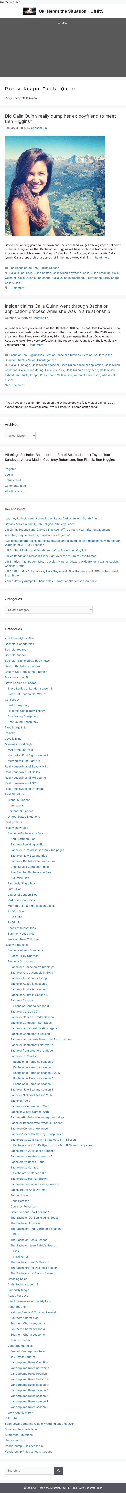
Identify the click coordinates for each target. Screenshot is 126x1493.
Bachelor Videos (15, 655)
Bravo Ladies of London (20, 683)
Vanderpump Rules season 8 (29, 1407)
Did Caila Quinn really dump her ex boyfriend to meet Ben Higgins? (60, 118)
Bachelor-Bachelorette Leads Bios (32, 861)
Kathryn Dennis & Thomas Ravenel (33, 1312)
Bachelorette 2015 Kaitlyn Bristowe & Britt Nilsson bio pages (52, 1145)
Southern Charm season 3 (27, 1323)
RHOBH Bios (16, 911)
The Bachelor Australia (25, 1223)
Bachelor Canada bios (19, 644)
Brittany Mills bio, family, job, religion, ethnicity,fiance (39, 524)
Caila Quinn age (19, 365)
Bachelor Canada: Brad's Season (32, 1017)
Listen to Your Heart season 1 (30, 1212)
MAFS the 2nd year (20, 749)
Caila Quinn (16, 273)
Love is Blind (13, 738)
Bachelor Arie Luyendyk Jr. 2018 (31, 972)
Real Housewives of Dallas (22, 772)
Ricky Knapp (94, 277)
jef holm (10, 733)
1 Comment (16, 287)
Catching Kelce (17, 1279)
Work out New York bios (23, 939)
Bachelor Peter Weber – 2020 (29, 1106)
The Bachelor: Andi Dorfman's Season (35, 1228)
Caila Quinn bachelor (45, 365)
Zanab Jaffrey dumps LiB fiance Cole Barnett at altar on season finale (51, 581)
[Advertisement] (63, 53)
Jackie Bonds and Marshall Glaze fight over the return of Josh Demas (50, 556)
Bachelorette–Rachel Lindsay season (34, 1184)
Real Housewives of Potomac (24, 788)
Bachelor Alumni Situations (25, 950)
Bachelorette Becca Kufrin (27, 1162)
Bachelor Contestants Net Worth (31, 1045)
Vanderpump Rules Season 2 (29, 1379)
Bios (16, 1234)
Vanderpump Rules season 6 (24, 1446)
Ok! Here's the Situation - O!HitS (71, 11)
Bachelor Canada (21, 1000)
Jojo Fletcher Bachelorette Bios (30, 872)
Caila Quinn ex (54, 370)
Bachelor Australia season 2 (28, 983)
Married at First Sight (19, 744)
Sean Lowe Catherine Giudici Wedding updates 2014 (40, 1423)
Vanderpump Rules (20, 1345)
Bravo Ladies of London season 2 (30, 688)
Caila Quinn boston (38, 273)
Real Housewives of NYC (21, 783)
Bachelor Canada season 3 (31, 1006)
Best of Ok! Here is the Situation (26, 671)
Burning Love (19, 1195)
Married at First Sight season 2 (28, 755)
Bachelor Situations (20, 961)
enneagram (17, 805)
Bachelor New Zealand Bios (28, 855)
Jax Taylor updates (23, 1357)
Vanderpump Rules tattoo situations (28, 1451)
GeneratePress (93, 1487)
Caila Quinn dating (31, 370)
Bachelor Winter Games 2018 (29, 1111)
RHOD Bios (15, 917)
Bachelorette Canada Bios (30, 1173)
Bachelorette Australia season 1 (31, 1156)
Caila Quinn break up (97, 273)
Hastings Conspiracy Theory (26, 710)
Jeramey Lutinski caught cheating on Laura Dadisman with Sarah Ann (51, 518)
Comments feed (15, 485)
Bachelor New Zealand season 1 (31, 1089)
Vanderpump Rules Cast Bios (29, 1362)
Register (10, 469)
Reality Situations (16, 944)
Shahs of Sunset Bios (22, 928)
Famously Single (18, 1290)
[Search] (58, 1471)
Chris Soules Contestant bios (29, 866)
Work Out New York (20, 1412)
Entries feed (13, 480)
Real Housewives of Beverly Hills (26, 766)
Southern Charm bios (24, 1318)
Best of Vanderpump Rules (28, 1351)
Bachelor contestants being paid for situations (40, 1039)
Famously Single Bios (22, 883)
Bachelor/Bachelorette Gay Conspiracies (36, 1134)
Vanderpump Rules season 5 (29, 1395)
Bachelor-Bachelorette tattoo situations (36, 1123)
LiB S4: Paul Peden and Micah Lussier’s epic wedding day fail (45, 550)
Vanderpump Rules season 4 (29, 1390)
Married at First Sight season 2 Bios (31, 905)
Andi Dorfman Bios (22, 839)
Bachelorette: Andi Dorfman (28, 1189)
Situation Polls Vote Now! (21, 1429)
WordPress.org (14, 491)
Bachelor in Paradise (24, 1056)
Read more (102, 257)
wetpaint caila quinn (87, 375)
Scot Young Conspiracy (23, 716)
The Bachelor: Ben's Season (28, 1240)
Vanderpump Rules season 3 (29, 1384)
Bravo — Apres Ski (17, 677)
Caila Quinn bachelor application (82, 365)
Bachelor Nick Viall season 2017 (31, 1095)
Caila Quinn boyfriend (67, 273)
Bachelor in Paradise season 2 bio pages (37, 850)
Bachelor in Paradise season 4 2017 (37, 1072)
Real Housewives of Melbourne (25, 777)
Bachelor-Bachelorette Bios (25, 833)
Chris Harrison (19, 1201)
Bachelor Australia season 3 (28, 989)
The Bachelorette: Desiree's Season (34, 1267)
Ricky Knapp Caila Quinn (56, 375)
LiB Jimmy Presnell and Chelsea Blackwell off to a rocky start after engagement (57, 529)
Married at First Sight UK (24, 761)
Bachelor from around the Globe (31, 1050)
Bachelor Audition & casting (28, 978)
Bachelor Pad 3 (20, 1100)
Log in (9, 474)
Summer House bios (21, 933)
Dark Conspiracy (18, 705)
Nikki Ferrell (21, 1256)
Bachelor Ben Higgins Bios (26, 355)
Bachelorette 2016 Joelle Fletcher (32, 1150)
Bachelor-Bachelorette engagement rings (37, 1117)
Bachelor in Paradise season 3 (33, 1067)
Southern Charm (18, 1306)
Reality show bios (16, 827)
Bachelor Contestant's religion (30, 1033)
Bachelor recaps (15, 649)
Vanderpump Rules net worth (29, 1368)
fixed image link (15, 727)
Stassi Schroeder (19, 1340)
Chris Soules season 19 (23, 1284)
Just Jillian (14, 889)
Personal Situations (20, 811)
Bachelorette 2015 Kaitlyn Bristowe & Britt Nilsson (43, 1139)
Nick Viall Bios (19, 878)
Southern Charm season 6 (27, 1334)
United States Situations (24, 816)
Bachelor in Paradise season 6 (33, 1084)
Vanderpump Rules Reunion (28, 1373)
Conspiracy (12, 699)
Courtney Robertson (23, 1206)
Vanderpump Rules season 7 (29, 1401)
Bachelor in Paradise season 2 (33, 1061)
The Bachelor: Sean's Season (29, 1262)
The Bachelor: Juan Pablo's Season (33, 1245)
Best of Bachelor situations (63, 355)
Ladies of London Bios (22, 894)
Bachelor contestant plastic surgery (33, 1028)
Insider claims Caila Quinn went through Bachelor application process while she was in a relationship (57, 308)
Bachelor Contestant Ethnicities (31, 1022)
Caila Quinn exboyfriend (68, 277)
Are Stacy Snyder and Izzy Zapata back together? (38, 535)
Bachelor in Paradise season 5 (33, 1078)
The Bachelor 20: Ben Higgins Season (34, 267)
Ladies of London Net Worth (26, 694)
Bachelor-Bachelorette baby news (27, 660)
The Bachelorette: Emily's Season (32, 1273)
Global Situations (19, 800)
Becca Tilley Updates (24, 955)
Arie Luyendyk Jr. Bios (19, 638)
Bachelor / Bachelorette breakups (32, 967)
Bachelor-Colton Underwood (29, 1128)
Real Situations (15, 794)
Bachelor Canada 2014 (25, 1011)
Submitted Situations (19, 1434)
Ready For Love (18, 1295)
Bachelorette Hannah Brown (29, 1178)
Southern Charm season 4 (27, 1329)
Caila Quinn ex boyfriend (34, 277)
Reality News (26, 360)
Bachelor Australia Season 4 (29, 994)
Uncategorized (46, 360)
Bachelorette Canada (24, 1167)
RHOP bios (15, 922)
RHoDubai (11, 1418)
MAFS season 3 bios (21, 900)
